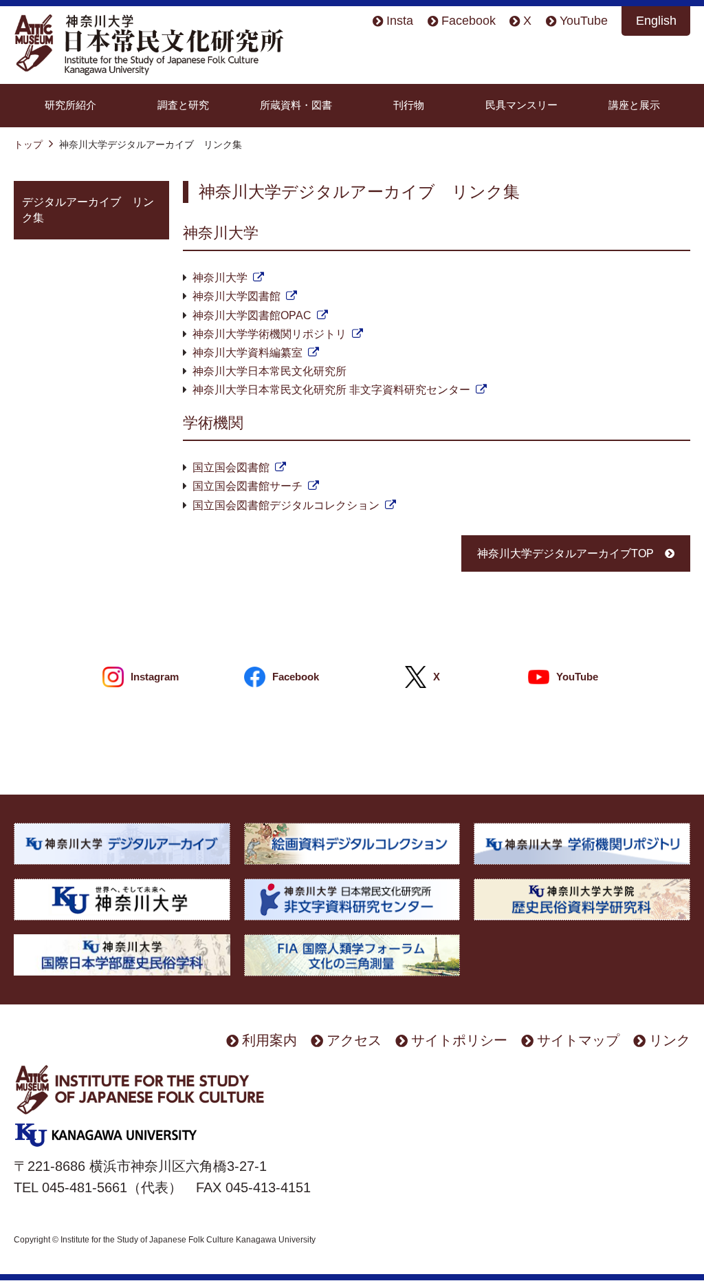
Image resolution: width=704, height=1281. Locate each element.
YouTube (584, 21)
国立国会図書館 (231, 467)
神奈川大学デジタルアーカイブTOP (565, 553)
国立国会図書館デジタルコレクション (286, 505)
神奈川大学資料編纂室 (247, 352)
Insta (399, 21)
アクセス (354, 1040)
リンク (669, 1040)
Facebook (468, 21)
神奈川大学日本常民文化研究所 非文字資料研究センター (331, 390)
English (656, 21)
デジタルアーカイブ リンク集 (88, 209)
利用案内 (269, 1040)
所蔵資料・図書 (296, 105)
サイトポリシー (459, 1040)
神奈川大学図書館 (236, 296)
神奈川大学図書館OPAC (251, 315)
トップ (28, 144)
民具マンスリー (521, 105)
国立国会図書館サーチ (247, 486)
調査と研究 (183, 105)
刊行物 (408, 105)
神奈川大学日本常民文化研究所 (269, 371)
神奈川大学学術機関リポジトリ (269, 334)
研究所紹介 (70, 105)
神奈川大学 (220, 277)
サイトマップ (578, 1040)
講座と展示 (634, 105)
